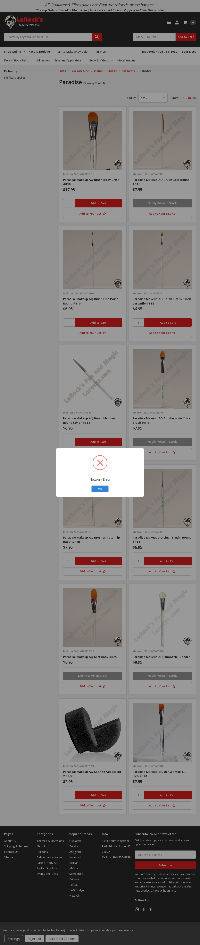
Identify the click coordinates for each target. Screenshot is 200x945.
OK (100, 489)
